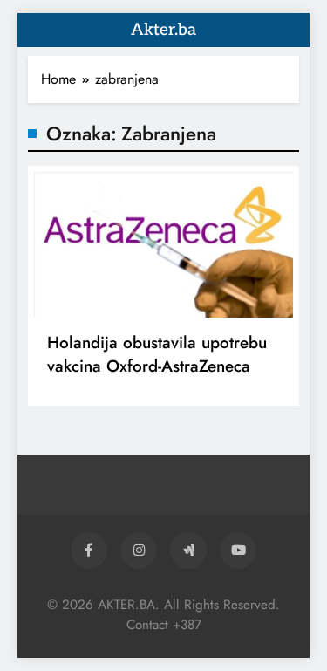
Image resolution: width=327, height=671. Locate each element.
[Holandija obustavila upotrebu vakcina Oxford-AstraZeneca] (163, 245)
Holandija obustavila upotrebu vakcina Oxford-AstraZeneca (157, 354)
